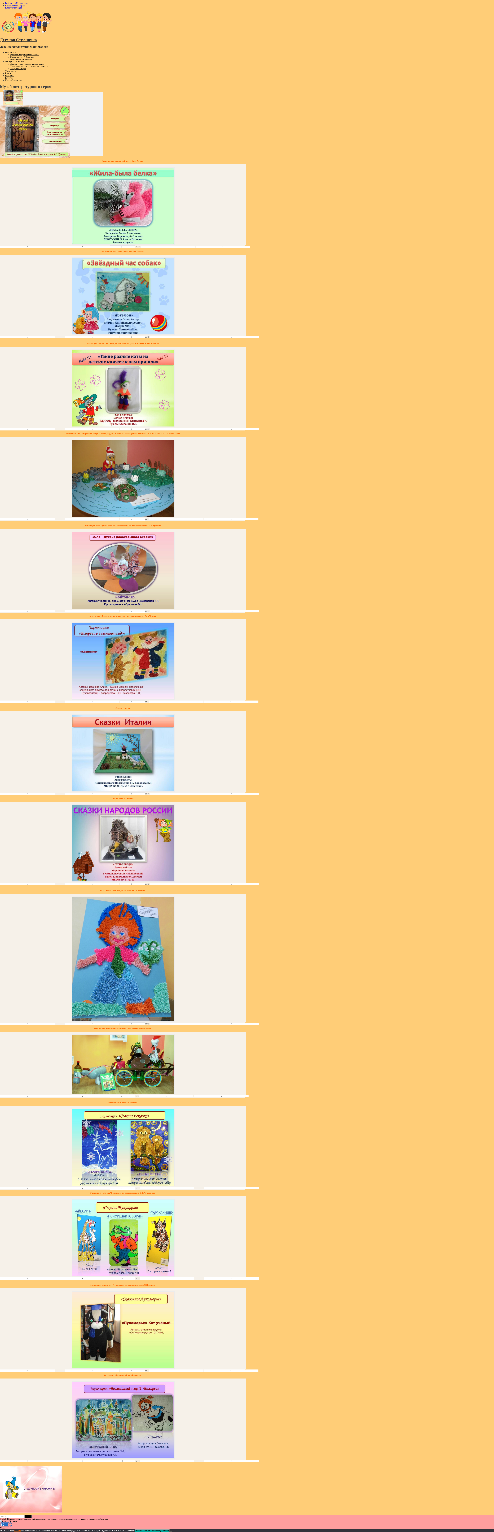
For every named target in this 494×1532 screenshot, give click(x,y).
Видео (8, 73)
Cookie (17, 1530)
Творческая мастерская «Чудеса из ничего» (29, 66)
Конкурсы (9, 75)
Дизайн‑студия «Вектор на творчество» (27, 64)
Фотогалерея (10, 71)
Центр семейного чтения (21, 59)
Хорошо (139, 1531)
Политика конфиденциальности (156, 1531)
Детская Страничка (18, 39)
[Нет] (171, 1531)
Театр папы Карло (18, 68)
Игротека (9, 78)
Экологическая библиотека (22, 57)
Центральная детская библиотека (24, 55)
